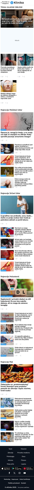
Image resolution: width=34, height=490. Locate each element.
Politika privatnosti (14, 483)
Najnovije (11, 110)
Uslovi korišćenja (25, 479)
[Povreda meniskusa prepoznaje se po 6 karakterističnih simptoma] (8, 60)
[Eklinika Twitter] (14, 473)
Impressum (15, 479)
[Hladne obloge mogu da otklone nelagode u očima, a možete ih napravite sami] (8, 86)
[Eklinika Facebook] (9, 473)
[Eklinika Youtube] (25, 473)
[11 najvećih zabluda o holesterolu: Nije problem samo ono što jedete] (7, 340)
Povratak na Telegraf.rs (5, 2)
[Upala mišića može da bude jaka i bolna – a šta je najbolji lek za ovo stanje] (25, 60)
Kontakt (23, 483)
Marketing (7, 479)
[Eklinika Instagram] (19, 473)
